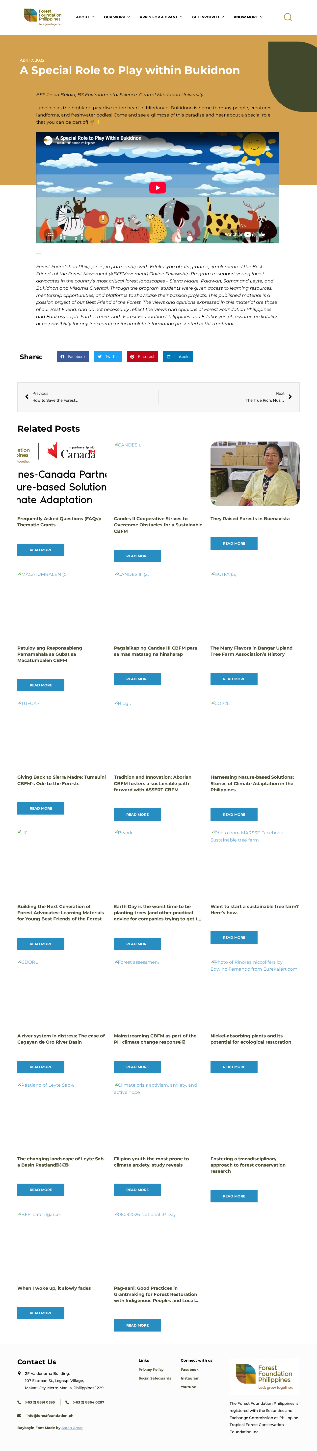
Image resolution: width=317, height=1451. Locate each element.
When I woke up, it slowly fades (54, 1288)
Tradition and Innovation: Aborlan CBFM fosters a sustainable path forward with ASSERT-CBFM (152, 783)
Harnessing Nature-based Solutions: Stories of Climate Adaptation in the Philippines (252, 783)
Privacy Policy (151, 1369)
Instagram (190, 1378)
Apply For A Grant (159, 17)
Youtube (188, 1387)
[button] (288, 17)
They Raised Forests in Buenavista (250, 518)
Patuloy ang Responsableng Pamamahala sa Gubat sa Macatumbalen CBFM (49, 654)
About (82, 17)
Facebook (190, 1369)
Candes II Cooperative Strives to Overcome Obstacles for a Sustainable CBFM (158, 525)
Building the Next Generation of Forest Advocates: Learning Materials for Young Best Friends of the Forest (60, 913)
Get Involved (205, 17)
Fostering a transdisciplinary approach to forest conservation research (248, 1165)
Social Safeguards (155, 1378)
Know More (246, 17)
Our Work (114, 17)
